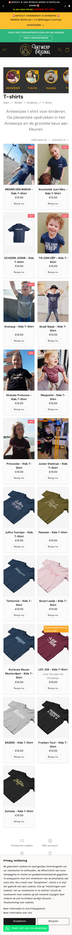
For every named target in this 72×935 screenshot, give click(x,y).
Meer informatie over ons (18, 913)
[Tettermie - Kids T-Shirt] (19, 575)
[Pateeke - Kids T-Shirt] (53, 507)
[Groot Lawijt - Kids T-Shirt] (53, 575)
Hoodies (51, 80)
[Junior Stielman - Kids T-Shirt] (53, 438)
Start (6, 102)
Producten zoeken (22, 845)
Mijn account (50, 845)
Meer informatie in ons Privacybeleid (24, 909)
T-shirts (47, 102)
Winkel (18, 102)
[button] (36, 38)
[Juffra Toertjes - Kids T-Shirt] (19, 507)
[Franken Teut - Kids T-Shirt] (53, 717)
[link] (36, 25)
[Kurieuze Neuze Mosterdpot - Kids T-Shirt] (19, 644)
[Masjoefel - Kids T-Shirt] (53, 370)
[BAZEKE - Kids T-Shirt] (19, 717)
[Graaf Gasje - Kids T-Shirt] (53, 301)
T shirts (33, 80)
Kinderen (32, 102)
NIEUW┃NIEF (13, 80)
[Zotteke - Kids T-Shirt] (19, 786)
